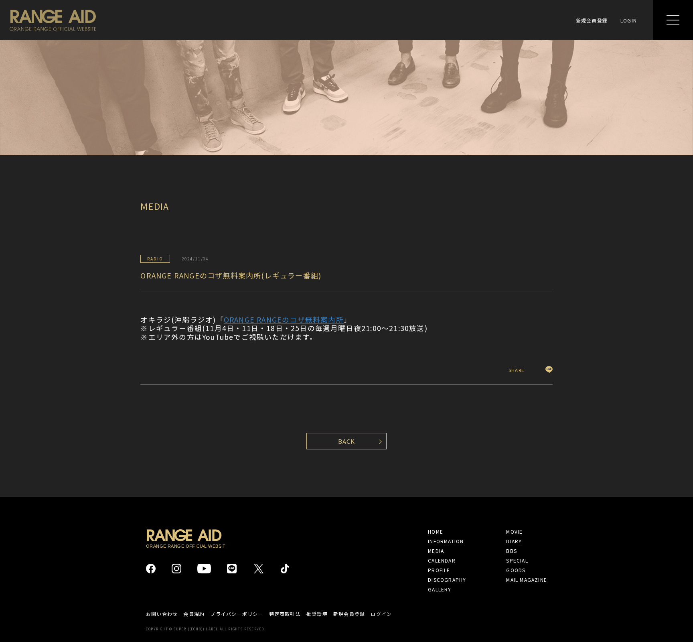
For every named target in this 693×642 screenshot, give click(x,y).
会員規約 (194, 614)
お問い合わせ (162, 614)
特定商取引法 (285, 614)
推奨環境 (317, 614)
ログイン (381, 614)
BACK (346, 441)
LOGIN (628, 20)
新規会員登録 (592, 20)
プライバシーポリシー (236, 614)
